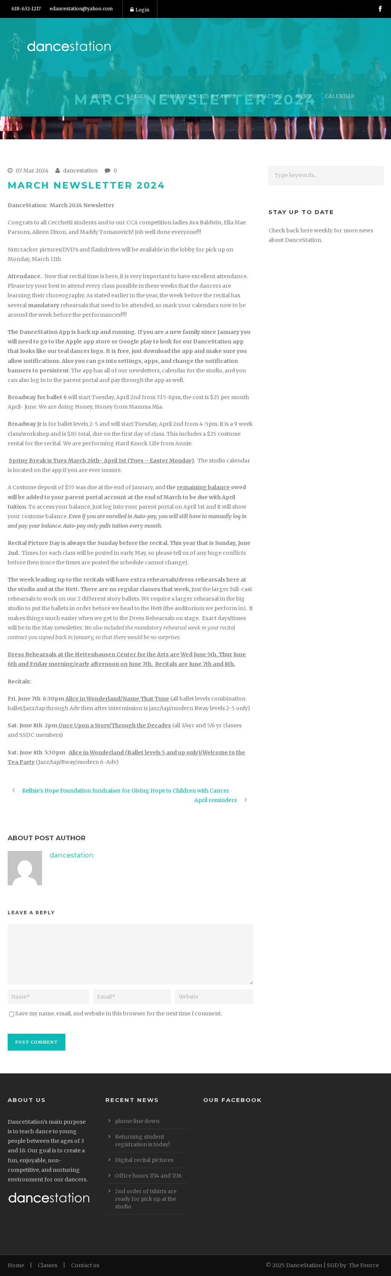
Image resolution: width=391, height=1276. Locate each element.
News (304, 96)
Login (142, 10)
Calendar (340, 96)
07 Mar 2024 (32, 170)
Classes (47, 1265)
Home (16, 1265)
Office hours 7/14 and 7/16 (148, 1175)
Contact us (85, 1265)
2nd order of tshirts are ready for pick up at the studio (145, 1199)
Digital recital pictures (144, 1160)
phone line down (137, 1121)
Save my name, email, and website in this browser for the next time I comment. (118, 1013)
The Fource (364, 1265)
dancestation (80, 170)
